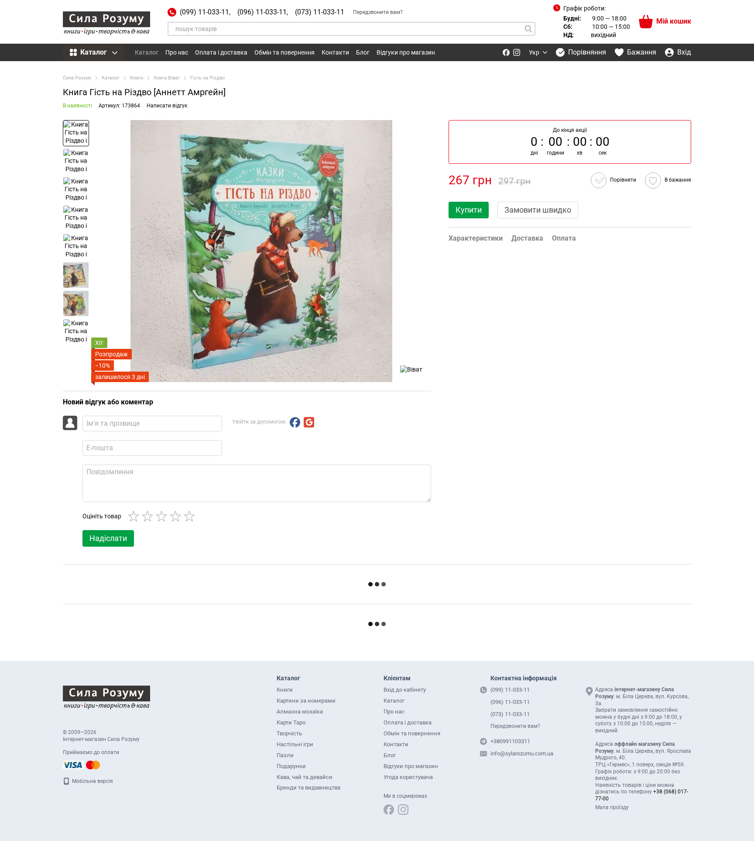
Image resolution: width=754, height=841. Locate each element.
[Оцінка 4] (177, 516)
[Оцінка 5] (191, 516)
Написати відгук (167, 106)
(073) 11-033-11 (319, 12)
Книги (285, 689)
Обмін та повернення (284, 52)
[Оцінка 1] (135, 516)
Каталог (146, 52)
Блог (363, 52)
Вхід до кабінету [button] (405, 689)
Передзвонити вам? (378, 12)
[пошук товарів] (528, 29)
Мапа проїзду (612, 807)
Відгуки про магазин (406, 52)
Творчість (289, 733)
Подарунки (291, 766)
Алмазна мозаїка (300, 711)
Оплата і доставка (221, 52)
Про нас (176, 52)
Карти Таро (291, 722)
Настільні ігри (295, 744)
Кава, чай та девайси (304, 777)
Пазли (285, 755)
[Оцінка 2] (149, 516)
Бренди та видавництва (308, 787)
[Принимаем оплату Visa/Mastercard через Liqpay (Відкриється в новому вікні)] (82, 765)
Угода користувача (408, 777)
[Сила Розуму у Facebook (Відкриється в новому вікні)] (506, 52)
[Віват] (411, 369)
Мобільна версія (92, 781)
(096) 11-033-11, (262, 12)
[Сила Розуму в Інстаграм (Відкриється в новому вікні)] (516, 52)
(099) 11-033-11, (205, 12)
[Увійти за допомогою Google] (309, 422)
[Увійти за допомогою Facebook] (295, 422)
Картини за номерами (306, 700)
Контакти (335, 52)
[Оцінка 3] (163, 516)
